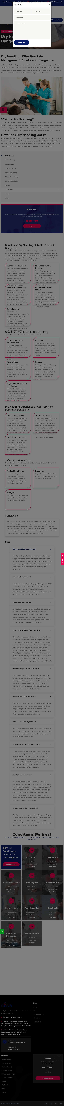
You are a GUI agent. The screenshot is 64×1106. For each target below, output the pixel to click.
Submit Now (21, 42)
